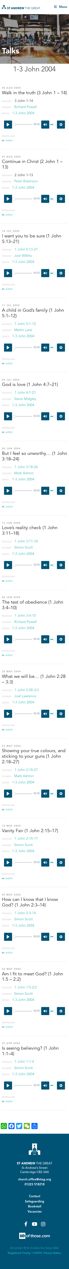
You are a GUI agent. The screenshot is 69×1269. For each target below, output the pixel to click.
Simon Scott (23, 547)
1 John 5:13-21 (26, 249)
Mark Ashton (24, 473)
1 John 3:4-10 (25, 615)
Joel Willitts (23, 256)
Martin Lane (23, 330)
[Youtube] (34, 1224)
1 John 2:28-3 (25, 690)
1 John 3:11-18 (26, 541)
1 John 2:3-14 (25, 913)
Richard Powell (25, 107)
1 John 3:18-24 (26, 467)
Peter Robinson (26, 181)
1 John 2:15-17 (26, 838)
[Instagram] (43, 1224)
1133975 (36, 1253)
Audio (9, 141)
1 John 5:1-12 (25, 324)
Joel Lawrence (25, 696)
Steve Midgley (25, 399)
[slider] (22, 124)
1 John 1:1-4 (24, 1061)
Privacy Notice (52, 1253)
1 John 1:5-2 (24, 987)
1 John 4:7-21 (25, 392)
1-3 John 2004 (23, 113)
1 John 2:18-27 (26, 770)
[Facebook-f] (26, 1224)
